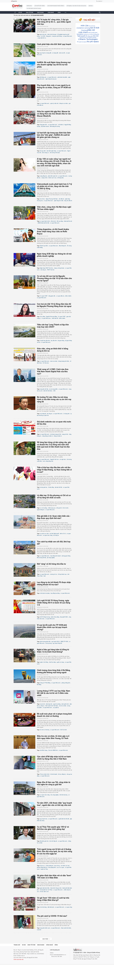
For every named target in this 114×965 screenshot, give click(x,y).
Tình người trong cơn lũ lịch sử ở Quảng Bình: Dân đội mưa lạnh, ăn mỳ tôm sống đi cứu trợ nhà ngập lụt (54, 851)
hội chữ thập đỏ (53, 841)
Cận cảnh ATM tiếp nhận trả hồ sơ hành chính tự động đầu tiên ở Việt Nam (54, 758)
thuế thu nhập (52, 662)
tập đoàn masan (45, 126)
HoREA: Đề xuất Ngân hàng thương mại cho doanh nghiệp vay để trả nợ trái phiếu (54, 64)
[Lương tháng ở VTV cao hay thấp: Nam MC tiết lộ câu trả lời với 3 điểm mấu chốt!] (25, 697)
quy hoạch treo (43, 818)
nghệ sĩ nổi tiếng (44, 662)
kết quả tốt (59, 508)
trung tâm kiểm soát (45, 928)
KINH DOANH (40, 12)
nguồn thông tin (40, 509)
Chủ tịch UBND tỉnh (53, 750)
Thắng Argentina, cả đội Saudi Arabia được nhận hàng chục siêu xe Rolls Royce (53, 231)
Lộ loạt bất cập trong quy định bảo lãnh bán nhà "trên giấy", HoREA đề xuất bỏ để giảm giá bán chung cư (54, 135)
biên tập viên (49, 704)
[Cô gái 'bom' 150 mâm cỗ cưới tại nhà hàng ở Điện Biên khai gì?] (25, 904)
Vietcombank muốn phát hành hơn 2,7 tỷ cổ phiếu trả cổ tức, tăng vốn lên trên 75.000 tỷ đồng (54, 186)
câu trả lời (42, 704)
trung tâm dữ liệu (44, 389)
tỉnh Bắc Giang (43, 750)
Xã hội (24, 945)
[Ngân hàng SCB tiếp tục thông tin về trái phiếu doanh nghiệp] (25, 260)
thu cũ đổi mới (90, 34)
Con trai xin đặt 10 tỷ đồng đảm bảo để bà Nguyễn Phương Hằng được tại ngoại (54, 305)
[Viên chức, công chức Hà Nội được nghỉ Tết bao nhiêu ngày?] (25, 213)
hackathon (80, 34)
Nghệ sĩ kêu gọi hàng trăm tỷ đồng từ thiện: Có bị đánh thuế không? (53, 650)
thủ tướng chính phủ (55, 152)
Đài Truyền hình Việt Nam (51, 705)
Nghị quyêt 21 (82, 36)
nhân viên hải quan (51, 34)
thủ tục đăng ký (62, 774)
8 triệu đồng (51, 487)
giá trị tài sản (43, 34)
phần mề (91, 30)
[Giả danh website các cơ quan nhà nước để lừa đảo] (25, 427)
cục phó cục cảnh (44, 533)
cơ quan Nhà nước (67, 36)
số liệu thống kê (49, 865)
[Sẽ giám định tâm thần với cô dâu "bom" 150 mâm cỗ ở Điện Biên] (25, 881)
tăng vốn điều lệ (68, 200)
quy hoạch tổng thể (57, 643)
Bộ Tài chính (64, 729)
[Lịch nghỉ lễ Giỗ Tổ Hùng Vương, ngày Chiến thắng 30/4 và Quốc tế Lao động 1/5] (25, 606)
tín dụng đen (67, 413)
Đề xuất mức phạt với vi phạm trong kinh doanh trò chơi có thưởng (54, 715)
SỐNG (59, 12)
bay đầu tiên (54, 340)
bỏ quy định (43, 150)
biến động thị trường (55, 126)
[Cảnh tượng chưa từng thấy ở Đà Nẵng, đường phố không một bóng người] (25, 676)
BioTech (91, 5)
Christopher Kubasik (91, 37)
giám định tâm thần (44, 888)
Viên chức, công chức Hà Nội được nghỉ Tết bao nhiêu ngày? (54, 208)
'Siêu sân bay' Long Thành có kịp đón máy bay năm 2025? (53, 326)
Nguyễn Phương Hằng (51, 316)
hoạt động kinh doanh (55, 555)
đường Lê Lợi (53, 574)
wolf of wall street (92, 32)
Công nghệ (49, 945)
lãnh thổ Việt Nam (47, 390)
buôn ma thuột (53, 361)
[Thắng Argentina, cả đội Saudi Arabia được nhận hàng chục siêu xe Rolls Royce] (25, 235)
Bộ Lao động (60, 221)
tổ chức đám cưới (44, 891)
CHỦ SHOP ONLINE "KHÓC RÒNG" (55, 5)
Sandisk (85, 34)
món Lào (84, 25)
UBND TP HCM (64, 641)
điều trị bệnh (68, 296)
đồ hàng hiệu (60, 177)
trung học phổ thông (57, 36)
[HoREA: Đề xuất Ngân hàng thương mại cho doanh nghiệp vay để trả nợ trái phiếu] (25, 68)
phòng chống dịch (66, 682)
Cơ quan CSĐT (43, 296)
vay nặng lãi (43, 413)
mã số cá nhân (62, 705)
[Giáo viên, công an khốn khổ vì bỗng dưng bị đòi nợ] (25, 354)
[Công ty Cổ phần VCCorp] (77, 949)
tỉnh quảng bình (52, 867)
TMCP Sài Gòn (50, 269)
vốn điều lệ (60, 124)
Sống (56, 945)
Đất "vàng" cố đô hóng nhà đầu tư (51, 564)
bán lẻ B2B (94, 28)
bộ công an (43, 269)
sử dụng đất (55, 53)
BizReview (29, 5)
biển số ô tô (63, 533)
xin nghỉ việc (63, 459)
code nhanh (83, 32)
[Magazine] (14, 1)
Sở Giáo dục (46, 363)
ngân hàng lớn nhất (58, 200)
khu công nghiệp (55, 794)
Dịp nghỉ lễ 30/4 (64, 617)
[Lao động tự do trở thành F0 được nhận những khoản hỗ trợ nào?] (25, 588)
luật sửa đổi (62, 53)
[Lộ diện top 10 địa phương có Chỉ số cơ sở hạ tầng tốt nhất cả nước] (25, 501)
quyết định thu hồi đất (64, 818)
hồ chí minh (65, 508)
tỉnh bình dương (63, 794)
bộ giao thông (61, 340)
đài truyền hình (65, 704)
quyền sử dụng (60, 662)
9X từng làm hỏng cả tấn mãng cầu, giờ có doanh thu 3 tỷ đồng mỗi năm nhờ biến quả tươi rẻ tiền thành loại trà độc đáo (54, 445)
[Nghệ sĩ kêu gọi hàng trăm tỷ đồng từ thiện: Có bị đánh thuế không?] (25, 655)
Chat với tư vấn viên (56, 956)
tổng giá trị (48, 36)
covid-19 (39, 929)
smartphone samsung (83, 28)
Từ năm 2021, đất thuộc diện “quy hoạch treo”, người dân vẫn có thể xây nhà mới (54, 804)
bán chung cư (45, 152)
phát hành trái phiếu (62, 77)
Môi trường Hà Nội (41, 557)
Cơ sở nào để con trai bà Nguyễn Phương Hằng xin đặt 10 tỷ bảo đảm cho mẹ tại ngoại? (54, 278)
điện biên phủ (51, 907)
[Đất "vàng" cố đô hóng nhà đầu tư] (25, 570)
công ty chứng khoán (59, 268)
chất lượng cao (51, 508)
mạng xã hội (44, 177)
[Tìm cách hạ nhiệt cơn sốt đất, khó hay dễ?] (25, 547)
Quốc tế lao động (55, 617)
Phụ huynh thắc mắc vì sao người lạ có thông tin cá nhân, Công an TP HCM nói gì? (54, 87)
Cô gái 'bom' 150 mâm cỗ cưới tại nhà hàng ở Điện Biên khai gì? (53, 899)
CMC (54, 390)
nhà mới (95, 36)
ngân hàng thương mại (50, 79)
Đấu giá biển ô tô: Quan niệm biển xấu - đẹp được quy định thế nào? (54, 517)
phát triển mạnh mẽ (52, 176)
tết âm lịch (53, 221)
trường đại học (43, 487)
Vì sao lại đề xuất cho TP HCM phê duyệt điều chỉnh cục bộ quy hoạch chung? (52, 627)
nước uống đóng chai (48, 461)
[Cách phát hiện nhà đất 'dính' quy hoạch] (25, 50)
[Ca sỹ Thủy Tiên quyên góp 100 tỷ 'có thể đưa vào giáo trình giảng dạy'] (25, 833)
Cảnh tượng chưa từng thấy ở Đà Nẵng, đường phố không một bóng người (53, 671)
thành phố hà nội (68, 221)
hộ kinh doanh (53, 774)
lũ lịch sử (42, 865)
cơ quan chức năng (47, 535)
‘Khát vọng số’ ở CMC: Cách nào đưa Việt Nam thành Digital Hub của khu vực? (52, 371)
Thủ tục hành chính (44, 774)
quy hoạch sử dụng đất (45, 53)
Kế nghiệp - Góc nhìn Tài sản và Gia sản (76, 5)
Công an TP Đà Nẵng (45, 682)
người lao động (57, 704)
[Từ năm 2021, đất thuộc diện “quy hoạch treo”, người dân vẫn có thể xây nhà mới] (25, 809)
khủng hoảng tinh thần (63, 361)
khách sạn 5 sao (52, 177)
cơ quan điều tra (60, 296)
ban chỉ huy (57, 865)
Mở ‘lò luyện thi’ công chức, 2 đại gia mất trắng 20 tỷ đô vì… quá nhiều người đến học (54, 21)
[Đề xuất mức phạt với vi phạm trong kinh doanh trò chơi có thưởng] (25, 720)
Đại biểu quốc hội (44, 841)
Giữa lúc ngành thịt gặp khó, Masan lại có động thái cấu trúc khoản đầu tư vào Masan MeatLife (54, 113)
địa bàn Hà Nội (58, 487)
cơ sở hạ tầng (43, 508)
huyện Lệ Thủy (44, 869)
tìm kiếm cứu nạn (65, 865)
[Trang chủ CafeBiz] (15, 12)
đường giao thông (66, 555)
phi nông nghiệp (51, 557)
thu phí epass (93, 41)
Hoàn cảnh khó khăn (66, 928)
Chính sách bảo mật (18, 959)
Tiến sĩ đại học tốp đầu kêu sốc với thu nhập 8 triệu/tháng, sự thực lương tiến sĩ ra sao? (54, 469)
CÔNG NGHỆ (51, 12)
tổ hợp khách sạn (62, 574)
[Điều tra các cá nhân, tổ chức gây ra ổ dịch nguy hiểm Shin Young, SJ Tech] (25, 742)
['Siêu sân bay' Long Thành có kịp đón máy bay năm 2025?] (25, 330)
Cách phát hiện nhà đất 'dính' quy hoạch (54, 44)
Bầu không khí (62, 245)
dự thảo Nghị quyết (54, 533)
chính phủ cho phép (45, 593)
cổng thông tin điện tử (47, 436)
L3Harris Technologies (88, 39)
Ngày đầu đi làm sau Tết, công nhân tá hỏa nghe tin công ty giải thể (53, 783)
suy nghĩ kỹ (56, 707)
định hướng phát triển (45, 641)
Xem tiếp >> (42, 938)
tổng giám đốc (43, 124)
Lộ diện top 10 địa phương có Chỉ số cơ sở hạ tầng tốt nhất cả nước (54, 496)
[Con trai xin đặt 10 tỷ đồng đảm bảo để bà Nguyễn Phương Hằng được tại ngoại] (25, 310)
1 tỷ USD (43, 36)
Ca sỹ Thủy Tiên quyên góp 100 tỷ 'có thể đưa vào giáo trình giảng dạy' (53, 828)
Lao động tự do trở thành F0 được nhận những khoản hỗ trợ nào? (54, 583)
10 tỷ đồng (42, 316)
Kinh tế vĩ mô (31, 945)
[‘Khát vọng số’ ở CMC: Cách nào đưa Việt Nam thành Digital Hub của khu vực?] (25, 375)
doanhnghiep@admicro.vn (59, 954)
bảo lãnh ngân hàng (51, 150)
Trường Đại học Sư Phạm (46, 889)
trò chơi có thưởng (44, 729)
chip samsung (92, 25)
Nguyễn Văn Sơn (54, 459)
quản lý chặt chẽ (54, 103)
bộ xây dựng (49, 643)
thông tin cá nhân (63, 103)
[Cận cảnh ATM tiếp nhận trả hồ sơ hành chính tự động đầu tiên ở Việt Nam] (25, 762)
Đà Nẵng (39, 684)
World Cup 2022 (44, 245)
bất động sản (43, 77)
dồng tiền (96, 34)
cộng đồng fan (43, 176)
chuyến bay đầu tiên (45, 340)
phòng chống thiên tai (42, 867)
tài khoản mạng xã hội (55, 434)
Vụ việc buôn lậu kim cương (34, 8)
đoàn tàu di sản (83, 37)
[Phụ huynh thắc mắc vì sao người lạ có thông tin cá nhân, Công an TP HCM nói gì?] (25, 91)
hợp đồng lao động (55, 593)
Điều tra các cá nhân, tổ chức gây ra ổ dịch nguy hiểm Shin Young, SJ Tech (53, 737)
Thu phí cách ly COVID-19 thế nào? (52, 916)
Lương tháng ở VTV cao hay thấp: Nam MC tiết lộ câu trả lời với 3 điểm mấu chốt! (53, 693)
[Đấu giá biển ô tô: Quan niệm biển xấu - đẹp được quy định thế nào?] (25, 522)
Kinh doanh (40, 945)
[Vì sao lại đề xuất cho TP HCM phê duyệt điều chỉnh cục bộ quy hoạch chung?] (25, 631)
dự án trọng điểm (53, 389)
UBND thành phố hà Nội (43, 223)
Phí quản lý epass (81, 41)
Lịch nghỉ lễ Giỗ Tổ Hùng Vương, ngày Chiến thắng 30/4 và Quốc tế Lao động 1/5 (53, 602)
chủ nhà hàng (43, 907)
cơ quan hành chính (45, 221)
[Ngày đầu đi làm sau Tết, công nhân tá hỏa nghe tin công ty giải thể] (25, 788)
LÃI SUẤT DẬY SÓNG (40, 5)
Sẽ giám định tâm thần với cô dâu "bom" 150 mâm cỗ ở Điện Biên (54, 876)
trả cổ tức (42, 199)
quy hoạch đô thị (55, 641)
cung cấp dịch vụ (42, 38)
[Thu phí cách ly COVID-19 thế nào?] (25, 922)
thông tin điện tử (58, 436)
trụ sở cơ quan (60, 867)
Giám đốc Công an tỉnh (55, 888)
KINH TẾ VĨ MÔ (29, 12)
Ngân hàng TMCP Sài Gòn (46, 268)
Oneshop (84, 30)
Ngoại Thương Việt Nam (52, 199)
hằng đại (90, 36)
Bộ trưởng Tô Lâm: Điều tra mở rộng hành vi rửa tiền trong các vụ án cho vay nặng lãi (54, 399)
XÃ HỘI (20, 12)
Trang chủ (17, 945)
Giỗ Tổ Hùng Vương (45, 617)
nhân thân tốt (55, 318)
